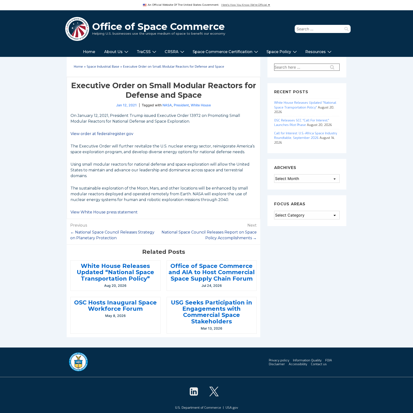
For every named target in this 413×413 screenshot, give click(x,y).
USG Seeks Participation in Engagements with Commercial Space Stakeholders (211, 312)
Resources (315, 51)
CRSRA (172, 51)
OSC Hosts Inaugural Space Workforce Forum (115, 305)
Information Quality (307, 360)
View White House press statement (104, 212)
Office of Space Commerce (158, 26)
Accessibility (298, 364)
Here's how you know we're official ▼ (245, 4)
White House (201, 105)
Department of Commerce (201, 408)
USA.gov (232, 408)
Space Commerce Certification (222, 51)
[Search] (346, 29)
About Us (113, 51)
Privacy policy (279, 360)
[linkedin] (193, 391)
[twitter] (214, 391)
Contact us (319, 364)
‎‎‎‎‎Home (89, 51)
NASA (167, 105)
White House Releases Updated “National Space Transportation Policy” (115, 272)
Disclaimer (277, 364)
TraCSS (144, 51)
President (181, 105)
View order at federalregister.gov (102, 133)
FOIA (328, 360)
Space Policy (278, 51)
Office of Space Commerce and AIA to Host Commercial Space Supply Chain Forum (211, 272)
